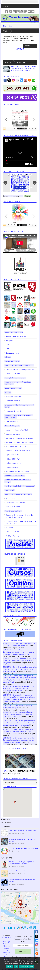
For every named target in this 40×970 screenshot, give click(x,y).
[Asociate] (20, 544)
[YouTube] (25, 80)
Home (20, 49)
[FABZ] (20, 265)
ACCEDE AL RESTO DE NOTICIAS (20, 748)
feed (25, 11)
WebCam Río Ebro (12, 536)
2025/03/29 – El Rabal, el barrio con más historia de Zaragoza (17, 707)
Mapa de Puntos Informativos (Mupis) (19, 442)
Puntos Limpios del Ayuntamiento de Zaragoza (17, 481)
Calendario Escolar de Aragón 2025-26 (20, 370)
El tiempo (9, 528)
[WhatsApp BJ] (34, 80)
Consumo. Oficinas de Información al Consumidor (17, 383)
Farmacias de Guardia (14, 411)
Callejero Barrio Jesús (12, 361)
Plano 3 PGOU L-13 (14, 467)
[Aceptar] (38, 964)
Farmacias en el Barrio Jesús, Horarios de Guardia (19, 406)
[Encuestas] (20, 621)
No (16, 966)
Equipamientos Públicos (13, 388)
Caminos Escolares (13, 374)
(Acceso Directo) (13, 455)
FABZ (8, 345)
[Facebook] (5, 80)
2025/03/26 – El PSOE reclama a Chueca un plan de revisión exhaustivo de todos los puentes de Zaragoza (18, 714)
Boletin (21, 11)
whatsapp (18, 11)
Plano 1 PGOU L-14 (14, 459)
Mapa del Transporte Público (16, 446)
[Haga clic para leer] (6, 69)
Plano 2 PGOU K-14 (14, 463)
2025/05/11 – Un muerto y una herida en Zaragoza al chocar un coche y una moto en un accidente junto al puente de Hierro (19, 652)
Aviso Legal (6, 942)
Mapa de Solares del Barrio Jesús (18, 451)
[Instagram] (13, 80)
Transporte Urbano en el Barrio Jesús (18, 494)
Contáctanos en (6, 953)
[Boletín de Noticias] (20, 595)
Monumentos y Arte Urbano (14, 476)
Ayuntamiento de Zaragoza (16, 336)
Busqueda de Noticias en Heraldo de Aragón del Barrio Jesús (19, 516)
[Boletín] (17, 80)
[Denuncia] (20, 634)
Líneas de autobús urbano (15, 503)
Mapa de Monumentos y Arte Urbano (19, 438)
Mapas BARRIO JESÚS (12, 426)
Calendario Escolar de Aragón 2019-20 (22, 830)
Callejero (7, 357)
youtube (29, 11)
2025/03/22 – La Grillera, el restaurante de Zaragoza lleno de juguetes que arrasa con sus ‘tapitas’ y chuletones (18, 740)
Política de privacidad (26, 966)
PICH (7, 349)
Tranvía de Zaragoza (13, 507)
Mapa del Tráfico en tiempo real (17, 471)
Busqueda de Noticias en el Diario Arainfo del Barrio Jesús (21, 522)
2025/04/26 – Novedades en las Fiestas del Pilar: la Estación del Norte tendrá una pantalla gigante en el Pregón (18, 688)
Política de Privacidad (6, 945)
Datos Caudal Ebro (13, 532)
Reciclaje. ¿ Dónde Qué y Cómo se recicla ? (19, 486)
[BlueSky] (21, 80)
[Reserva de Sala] (20, 607)
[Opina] (20, 584)
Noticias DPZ (8, 62)
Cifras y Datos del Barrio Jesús (15, 378)
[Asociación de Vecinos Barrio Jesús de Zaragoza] (20, 22)
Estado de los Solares (14, 397)
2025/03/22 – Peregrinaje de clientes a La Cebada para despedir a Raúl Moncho (18, 730)
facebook (6, 11)
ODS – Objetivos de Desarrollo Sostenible (23, 848)
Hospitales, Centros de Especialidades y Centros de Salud (18, 416)
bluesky (32, 11)
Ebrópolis (9, 340)
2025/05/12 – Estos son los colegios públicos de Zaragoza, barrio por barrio (19, 644)
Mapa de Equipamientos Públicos (18, 430)
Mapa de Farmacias (13, 434)
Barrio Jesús (6, 937)
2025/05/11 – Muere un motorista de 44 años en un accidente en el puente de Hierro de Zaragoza (19, 660)
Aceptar (9, 966)
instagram (14, 11)
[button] (14, 802)
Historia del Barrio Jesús (17, 871)
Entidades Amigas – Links (13, 332)
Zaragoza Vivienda (12, 353)
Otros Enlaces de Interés (13, 511)
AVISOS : (5, 31)
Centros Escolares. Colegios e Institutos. (19, 365)
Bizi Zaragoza (10, 498)
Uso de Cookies (6, 949)
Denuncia (7, 392)
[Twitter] (9, 80)
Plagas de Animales (13, 401)
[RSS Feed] (29, 80)
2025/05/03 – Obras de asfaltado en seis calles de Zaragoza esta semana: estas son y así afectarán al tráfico (20, 669)
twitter (10, 11)
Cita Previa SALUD (12, 422)
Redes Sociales (9, 490)
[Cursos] (20, 572)
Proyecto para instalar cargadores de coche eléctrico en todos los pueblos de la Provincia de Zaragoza (23, 68)
